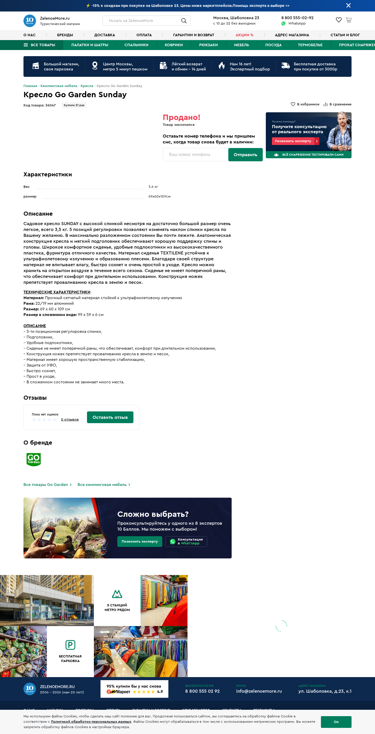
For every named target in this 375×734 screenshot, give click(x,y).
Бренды (65, 35)
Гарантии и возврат (193, 35)
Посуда (273, 45)
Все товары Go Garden (45, 485)
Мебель (241, 45)
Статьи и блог (345, 35)
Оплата (144, 35)
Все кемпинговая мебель (102, 485)
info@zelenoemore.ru (259, 691)
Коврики (174, 45)
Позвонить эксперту (293, 141)
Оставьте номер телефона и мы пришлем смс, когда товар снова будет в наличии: (209, 139)
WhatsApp (297, 23)
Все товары (43, 45)
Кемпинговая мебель (59, 86)
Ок (336, 722)
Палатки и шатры (89, 45)
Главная (30, 86)
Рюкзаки (208, 45)
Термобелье (310, 45)
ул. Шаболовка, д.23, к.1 (325, 691)
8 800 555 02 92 (202, 691)
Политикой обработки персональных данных (91, 722)
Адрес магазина (292, 35)
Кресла (87, 86)
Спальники (136, 45)
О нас (29, 35)
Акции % (245, 35)
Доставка (104, 35)
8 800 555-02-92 (297, 18)
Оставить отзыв (110, 417)
